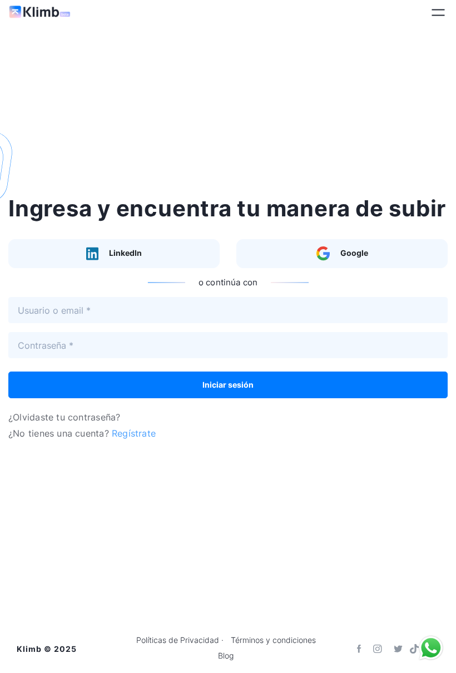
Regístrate (134, 433)
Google (353, 253)
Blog (226, 655)
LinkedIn (124, 253)
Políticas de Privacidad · (180, 640)
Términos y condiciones (273, 640)
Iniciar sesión (228, 384)
